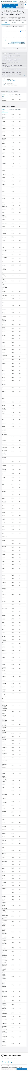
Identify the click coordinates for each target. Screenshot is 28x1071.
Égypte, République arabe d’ (4, 320)
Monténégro (4, 604)
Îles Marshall (4, 444)
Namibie (3, 615)
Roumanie (4, 743)
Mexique (3, 585)
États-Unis (4, 349)
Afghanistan (4, 114)
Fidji (3, 359)
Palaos (3, 660)
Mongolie (4, 601)
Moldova (3, 594)
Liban (3, 526)
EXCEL (14, 80)
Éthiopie (3, 352)
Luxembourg (4, 543)
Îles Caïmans (4, 437)
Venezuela (4, 882)
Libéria (3, 529)
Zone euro (4, 1016)
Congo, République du (4, 276)
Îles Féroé (4, 440)
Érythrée (3, 335)
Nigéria (3, 632)
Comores (3, 265)
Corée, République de (4, 281)
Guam (3, 398)
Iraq (3, 473)
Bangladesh (4, 174)
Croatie (3, 298)
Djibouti (3, 312)
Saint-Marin (4, 757)
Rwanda (3, 750)
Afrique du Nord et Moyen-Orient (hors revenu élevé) (4, 905)
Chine (3, 247)
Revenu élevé (4, 1023)
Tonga (3, 850)
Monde (3, 899)
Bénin (3, 191)
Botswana (4, 209)
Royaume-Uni (4, 747)
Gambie (3, 373)
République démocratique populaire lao (4, 720)
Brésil (3, 212)
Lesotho (3, 519)
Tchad (3, 836)
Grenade (3, 391)
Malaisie (3, 554)
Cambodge (4, 233)
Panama (3, 664)
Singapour (4, 798)
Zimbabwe (4, 896)
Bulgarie (3, 219)
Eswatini (3, 345)
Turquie (3, 864)
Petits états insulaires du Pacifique (4, 1009)
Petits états (4, 1000)
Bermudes (4, 195)
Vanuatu (3, 878)
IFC (8, 1059)
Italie (3, 487)
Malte (3, 568)
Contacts (18, 1065)
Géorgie (3, 377)
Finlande (3, 363)
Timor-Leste (4, 843)
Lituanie (3, 540)
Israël (3, 484)
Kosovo (3, 512)
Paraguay (4, 672)
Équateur (3, 331)
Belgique (3, 184)
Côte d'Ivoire (4, 295)
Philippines (4, 683)
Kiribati (3, 508)
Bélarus (3, 181)
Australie (3, 156)
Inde (3, 461)
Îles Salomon (4, 447)
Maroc (3, 575)
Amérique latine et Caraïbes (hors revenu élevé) (4, 932)
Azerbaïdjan (4, 163)
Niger (3, 629)
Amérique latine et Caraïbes (4, 926)
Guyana (3, 416)
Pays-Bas (3, 676)
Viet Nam (4, 885)
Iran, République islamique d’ (4, 469)
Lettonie (3, 522)
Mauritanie (4, 582)
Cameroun (4, 237)
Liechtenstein (4, 536)
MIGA (12, 1059)
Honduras (4, 423)
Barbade (3, 177)
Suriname (4, 826)
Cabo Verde (4, 230)
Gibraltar (3, 384)
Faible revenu (4, 1019)
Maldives (3, 561)
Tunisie (3, 857)
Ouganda (3, 650)
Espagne (3, 338)
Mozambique (4, 608)
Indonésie (4, 465)
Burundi (3, 226)
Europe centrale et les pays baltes (4, 956)
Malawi (3, 557)
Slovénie (3, 805)
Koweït (3, 515)
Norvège (3, 636)
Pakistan (3, 657)
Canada (3, 240)
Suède (3, 819)
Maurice (3, 578)
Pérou (3, 679)
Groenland (4, 394)
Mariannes (4, 571)
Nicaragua (4, 625)
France (3, 366)
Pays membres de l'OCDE (4, 991)
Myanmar (4, 611)
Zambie (3, 892)
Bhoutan (3, 198)
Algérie (3, 124)
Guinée (3, 405)
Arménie (3, 149)
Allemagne (4, 128)
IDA (5, 1059)
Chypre (3, 254)
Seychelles (4, 791)
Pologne (3, 686)
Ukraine (3, 871)
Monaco (3, 597)
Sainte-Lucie (4, 769)
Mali (3, 564)
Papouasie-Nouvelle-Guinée (4, 669)
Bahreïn (3, 170)
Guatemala (4, 401)
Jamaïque (4, 491)
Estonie (3, 342)
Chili (3, 244)
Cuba (3, 302)
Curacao (3, 305)
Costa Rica (4, 291)
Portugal (3, 694)
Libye (3, 533)
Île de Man (4, 430)
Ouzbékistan (4, 653)
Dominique (4, 316)
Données (15, 1)
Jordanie (3, 498)
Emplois (14, 1065)
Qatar (3, 701)
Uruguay (3, 875)
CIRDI (15, 1059)
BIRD (2, 1059)
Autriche (3, 160)
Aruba (3, 153)
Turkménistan (4, 861)
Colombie (4, 261)
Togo (3, 847)
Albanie (3, 121)
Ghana (3, 380)
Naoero (3, 618)
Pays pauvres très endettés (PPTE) (4, 997)
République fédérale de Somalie (4, 729)
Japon (3, 494)
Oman (3, 646)
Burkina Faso (4, 223)
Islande (3, 480)
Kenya (3, 505)
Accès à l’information (8, 1065)
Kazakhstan (4, 501)
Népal (3, 622)
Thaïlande (4, 840)
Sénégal (3, 784)
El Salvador (4, 324)
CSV (8, 80)
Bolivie (3, 202)
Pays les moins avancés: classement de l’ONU (4, 985)
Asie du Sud (4, 947)
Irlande (3, 477)
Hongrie (3, 426)
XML (11, 80)
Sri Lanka (3, 815)
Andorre (3, 131)
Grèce (3, 387)
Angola (3, 135)
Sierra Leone (4, 794)
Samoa (3, 773)
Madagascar (4, 550)
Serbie (3, 787)
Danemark (4, 309)
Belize (3, 188)
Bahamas (3, 167)
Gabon (3, 370)
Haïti (3, 419)
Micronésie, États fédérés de (4, 590)
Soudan (3, 808)
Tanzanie (3, 833)
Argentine (4, 146)
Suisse (3, 822)
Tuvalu (3, 868)
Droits (2, 1065)
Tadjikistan (4, 829)
